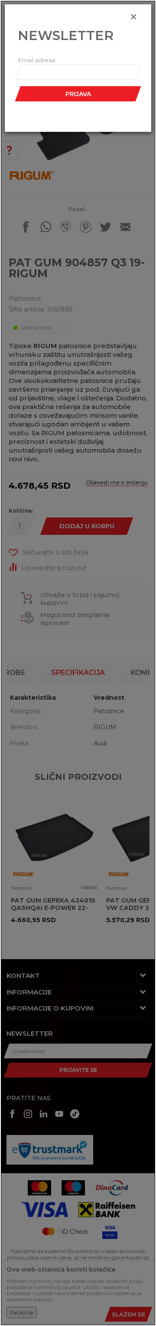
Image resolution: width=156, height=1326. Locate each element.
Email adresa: (37, 60)
